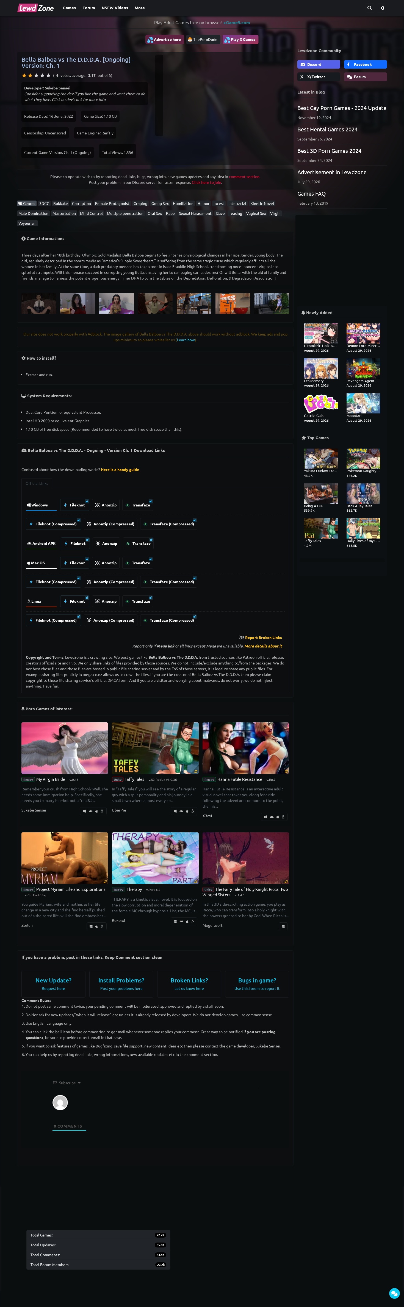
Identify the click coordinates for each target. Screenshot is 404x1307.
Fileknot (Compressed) (56, 523)
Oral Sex (155, 213)
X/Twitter (315, 76)
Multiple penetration (125, 213)
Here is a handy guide (120, 469)
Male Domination (33, 213)
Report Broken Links (263, 637)
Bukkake (60, 203)
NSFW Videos (115, 7)
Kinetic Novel (262, 203)
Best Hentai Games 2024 (327, 129)
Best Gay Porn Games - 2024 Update (341, 107)
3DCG (44, 203)
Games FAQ (311, 193)
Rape (170, 213)
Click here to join (206, 182)
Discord (313, 64)
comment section (244, 176)
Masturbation (64, 213)
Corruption (81, 203)
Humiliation (183, 203)
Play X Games (239, 39)
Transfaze (140, 504)
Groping (140, 203)
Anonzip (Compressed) (113, 523)
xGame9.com (236, 22)
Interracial (237, 203)
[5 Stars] (48, 75)
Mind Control (91, 213)
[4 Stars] (42, 75)
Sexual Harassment (195, 213)
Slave (220, 213)
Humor (203, 203)
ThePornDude (205, 39)
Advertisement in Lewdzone (332, 171)
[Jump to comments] (394, 1293)
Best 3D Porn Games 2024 (329, 150)
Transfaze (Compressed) (171, 523)
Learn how (186, 339)
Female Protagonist (112, 203)
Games (69, 7)
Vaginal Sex (256, 213)
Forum (88, 7)
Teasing (235, 213)
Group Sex (160, 203)
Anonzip (109, 504)
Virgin (275, 213)
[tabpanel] (155, 561)
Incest (219, 203)
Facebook (362, 64)
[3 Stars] (36, 75)
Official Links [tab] (37, 483)
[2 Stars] (30, 75)
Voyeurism (27, 223)
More (140, 7)
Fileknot (77, 504)
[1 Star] (24, 75)
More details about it (263, 645)
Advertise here (164, 39)
